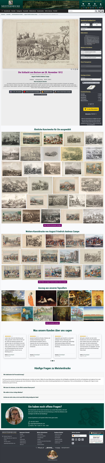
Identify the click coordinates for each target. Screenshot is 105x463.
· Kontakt (21, 434)
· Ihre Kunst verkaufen (41, 436)
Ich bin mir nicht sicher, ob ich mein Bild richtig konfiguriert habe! (21, 397)
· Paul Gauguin (57, 437)
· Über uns (22, 444)
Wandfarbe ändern (48, 91)
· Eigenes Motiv (40, 434)
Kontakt (55, 11)
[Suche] (96, 11)
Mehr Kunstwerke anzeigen (52, 323)
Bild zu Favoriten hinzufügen (32, 91)
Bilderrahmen (32, 11)
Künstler (13, 11)
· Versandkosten (40, 437)
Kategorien (19, 11)
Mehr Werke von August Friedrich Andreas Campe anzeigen (52, 282)
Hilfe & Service (48, 11)
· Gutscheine (39, 442)
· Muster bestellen (40, 444)
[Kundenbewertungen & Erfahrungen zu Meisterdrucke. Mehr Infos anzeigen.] (96, 437)
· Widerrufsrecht (23, 441)
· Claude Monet (57, 436)
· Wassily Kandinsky (58, 439)
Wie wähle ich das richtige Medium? (13, 392)
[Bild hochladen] (102, 11)
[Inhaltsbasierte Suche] (99, 11)
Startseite (3, 14)
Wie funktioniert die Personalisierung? (14, 374)
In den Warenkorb (92, 109)
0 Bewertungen (43, 94)
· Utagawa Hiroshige (58, 441)
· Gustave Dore (57, 442)
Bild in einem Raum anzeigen (63, 91)
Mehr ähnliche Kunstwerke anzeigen (52, 225)
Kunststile (25, 11)
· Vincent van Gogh (58, 434)
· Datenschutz (22, 439)
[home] (2, 11)
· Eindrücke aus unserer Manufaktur (44, 441)
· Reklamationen (23, 442)
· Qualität (38, 439)
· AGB (21, 437)
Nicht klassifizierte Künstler (17, 14)
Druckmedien (40, 11)
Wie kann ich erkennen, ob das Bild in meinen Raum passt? (19, 387)
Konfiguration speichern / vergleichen (91, 82)
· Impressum (22, 436)
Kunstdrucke (7, 11)
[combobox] (91, 29)
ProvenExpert (10, 354)
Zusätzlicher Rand (84, 27)
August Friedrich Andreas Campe (30, 14)
